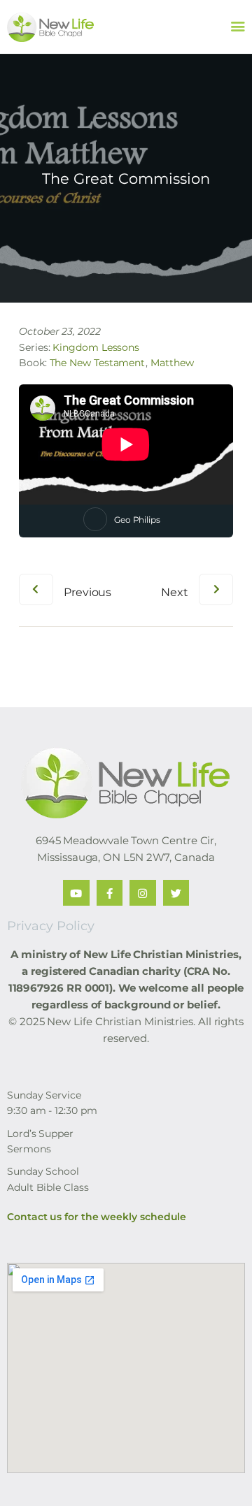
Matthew (171, 362)
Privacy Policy (50, 926)
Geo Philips (137, 519)
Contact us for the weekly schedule (96, 1216)
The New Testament (98, 362)
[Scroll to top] (228, 1472)
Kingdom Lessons (95, 347)
